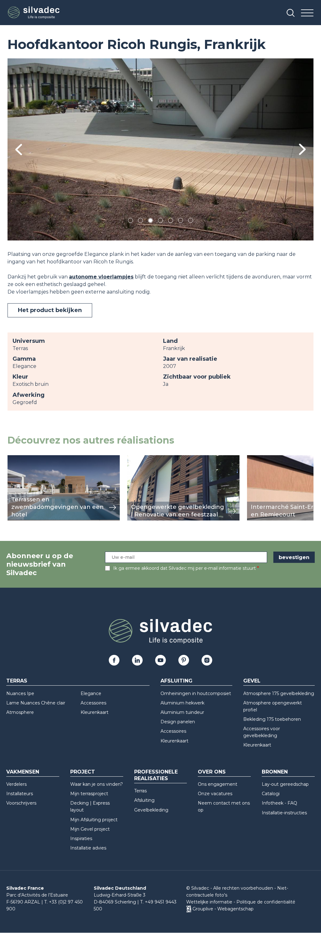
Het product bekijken (50, 310)
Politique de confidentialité (265, 902)
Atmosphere (20, 712)
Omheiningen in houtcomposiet (195, 693)
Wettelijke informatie (209, 902)
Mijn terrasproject (89, 793)
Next (302, 149)
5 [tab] (170, 221)
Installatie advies (88, 848)
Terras (16, 681)
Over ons (212, 772)
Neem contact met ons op (224, 806)
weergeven (22, 458)
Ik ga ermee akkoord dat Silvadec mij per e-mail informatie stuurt (184, 568)
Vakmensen (22, 772)
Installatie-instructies (284, 813)
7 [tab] (190, 221)
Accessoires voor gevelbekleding (261, 732)
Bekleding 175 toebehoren (272, 719)
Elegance (91, 693)
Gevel (251, 681)
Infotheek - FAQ (279, 803)
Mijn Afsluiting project (94, 819)
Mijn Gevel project (90, 829)
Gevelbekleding (151, 810)
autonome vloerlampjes (101, 277)
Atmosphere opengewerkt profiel (272, 706)
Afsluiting (176, 681)
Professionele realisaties (156, 775)
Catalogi (271, 793)
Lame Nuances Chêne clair (35, 703)
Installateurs (19, 793)
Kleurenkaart (94, 712)
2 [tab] (140, 221)
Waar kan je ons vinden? (96, 784)
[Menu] (307, 13)
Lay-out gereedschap (285, 784)
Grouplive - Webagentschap (223, 909)
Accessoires (93, 703)
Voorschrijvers (21, 803)
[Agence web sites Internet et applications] (188, 909)
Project (82, 772)
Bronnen (275, 772)
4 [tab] (160, 221)
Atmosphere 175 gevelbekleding (278, 693)
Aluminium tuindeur (182, 712)
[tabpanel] (160, 149)
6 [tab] (180, 221)
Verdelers (16, 784)
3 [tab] (150, 221)
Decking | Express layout (90, 806)
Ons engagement (217, 784)
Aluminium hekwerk (182, 703)
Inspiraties (81, 838)
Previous (18, 150)
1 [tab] (130, 221)
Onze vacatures (215, 793)
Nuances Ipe (20, 693)
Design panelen (177, 722)
